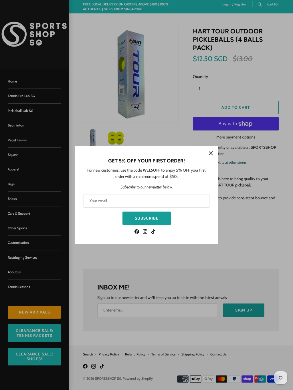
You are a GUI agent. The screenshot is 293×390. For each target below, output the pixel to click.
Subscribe (147, 218)
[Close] (211, 153)
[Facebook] (136, 232)
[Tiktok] (153, 232)
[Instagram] (145, 232)
